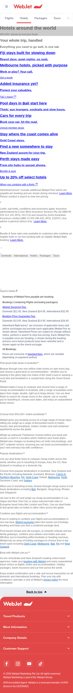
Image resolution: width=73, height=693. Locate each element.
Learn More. (40, 221)
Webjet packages (24, 522)
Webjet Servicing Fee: (14, 307)
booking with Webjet (35, 561)
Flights (9, 18)
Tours (57, 18)
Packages (40, 18)
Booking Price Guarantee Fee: (19, 316)
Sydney (28, 480)
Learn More (65, 193)
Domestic (6, 255)
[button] (6, 6)
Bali (33, 489)
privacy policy (50, 579)
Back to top (34, 591)
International (21, 255)
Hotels (24, 18)
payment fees (35, 354)
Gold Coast (32, 477)
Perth (64, 477)
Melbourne (54, 477)
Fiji (23, 477)
